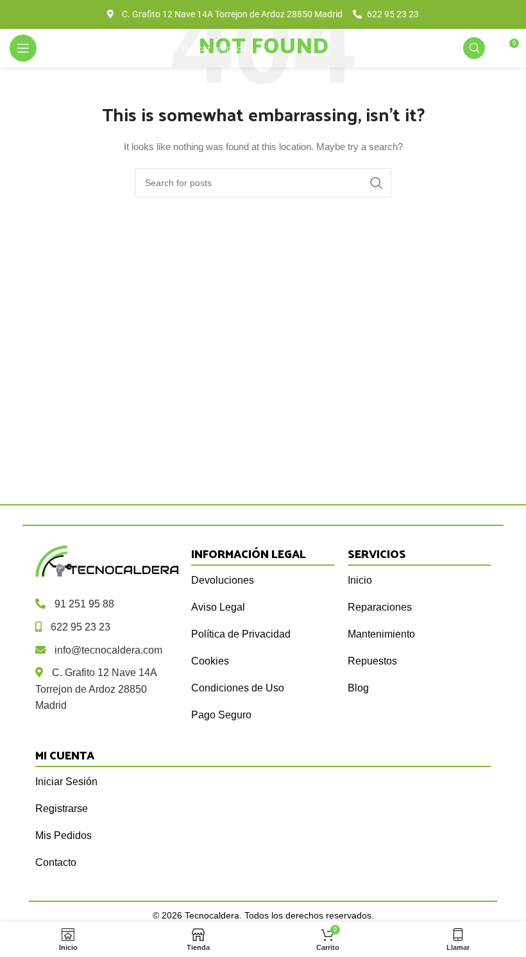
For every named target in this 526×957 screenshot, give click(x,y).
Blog (358, 687)
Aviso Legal (218, 607)
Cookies (210, 661)
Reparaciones (380, 607)
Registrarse (61, 808)
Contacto (55, 862)
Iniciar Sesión (66, 781)
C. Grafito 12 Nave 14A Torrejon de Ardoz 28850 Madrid (96, 689)
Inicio (360, 580)
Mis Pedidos (63, 835)
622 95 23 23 (80, 627)
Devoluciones (222, 580)
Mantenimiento (381, 634)
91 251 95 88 (84, 603)
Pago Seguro (221, 714)
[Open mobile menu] (23, 48)
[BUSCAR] (376, 183)
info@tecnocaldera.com (108, 650)
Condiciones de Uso (237, 687)
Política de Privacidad (241, 634)
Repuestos (372, 661)
